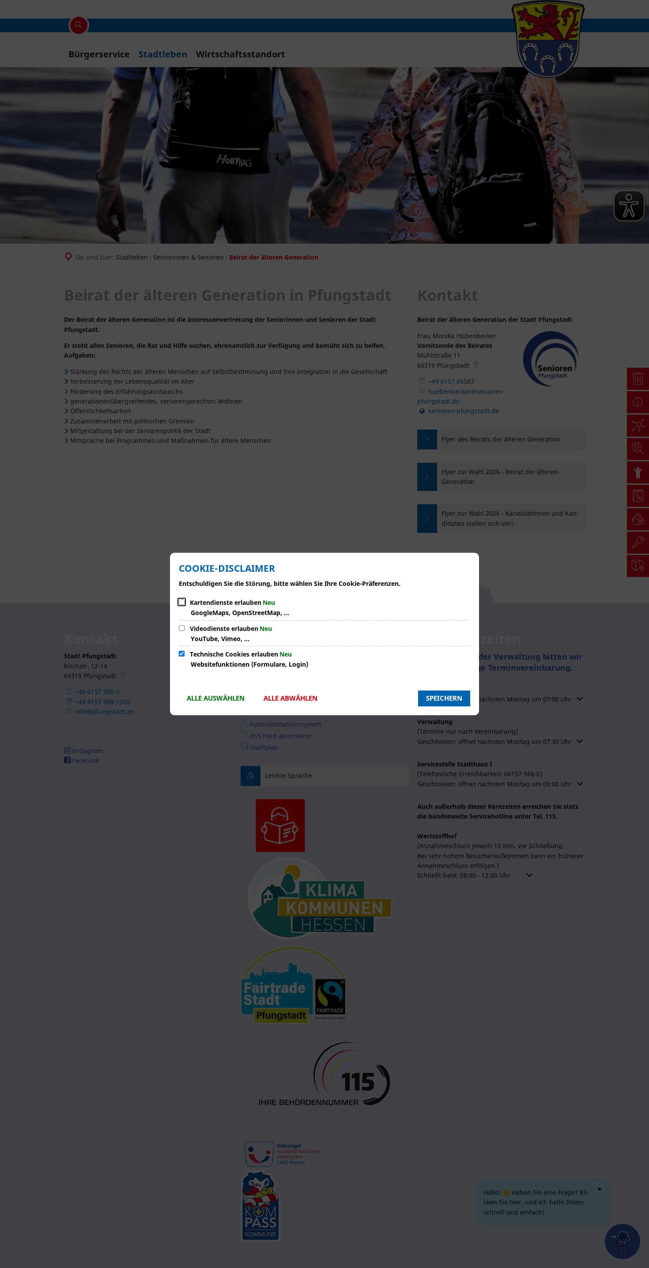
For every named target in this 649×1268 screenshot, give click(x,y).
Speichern (444, 698)
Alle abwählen (290, 698)
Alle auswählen (216, 698)
